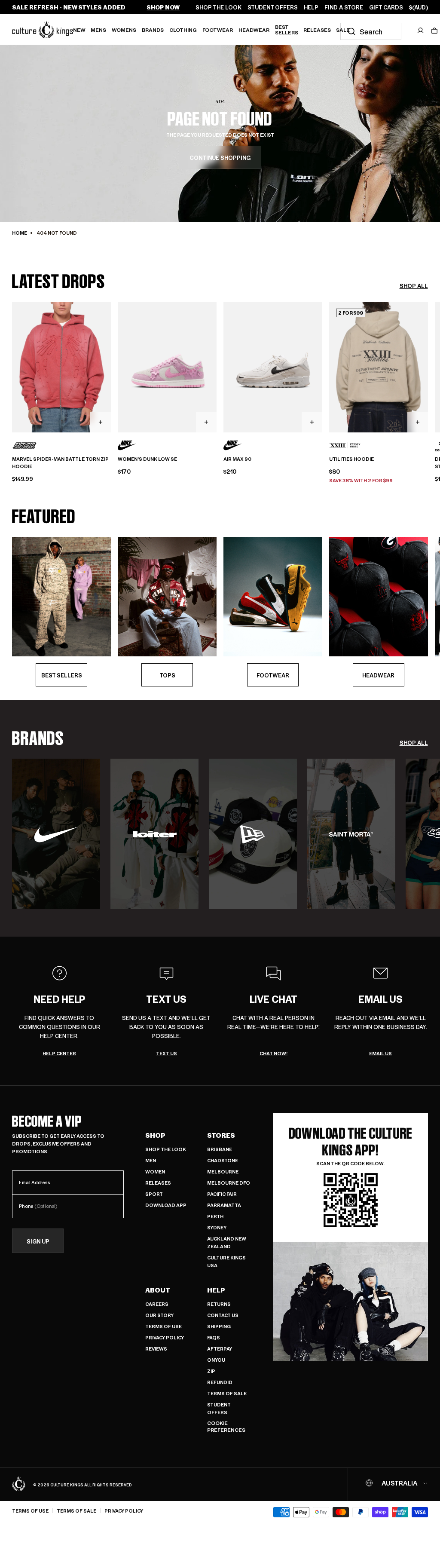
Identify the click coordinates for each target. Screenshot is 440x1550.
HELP (311, 7)
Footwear (217, 29)
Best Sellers (286, 29)
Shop (155, 1135)
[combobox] (370, 31)
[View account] (420, 30)
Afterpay (219, 1348)
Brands (153, 29)
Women (155, 1171)
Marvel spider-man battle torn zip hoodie (60, 463)
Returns (219, 1304)
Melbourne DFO (228, 1182)
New (79, 29)
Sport (154, 1194)
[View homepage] (42, 29)
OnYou (216, 1359)
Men (150, 1160)
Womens (124, 29)
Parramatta (224, 1205)
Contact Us (222, 1315)
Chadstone (222, 1160)
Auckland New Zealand (226, 1242)
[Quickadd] (100, 422)
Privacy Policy (164, 1337)
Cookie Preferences (226, 1426)
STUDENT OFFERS (273, 7)
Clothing (183, 29)
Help (216, 1290)
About (157, 1290)
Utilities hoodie (351, 459)
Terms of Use (163, 1326)
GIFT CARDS (386, 7)
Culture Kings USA (226, 1261)
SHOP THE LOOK (218, 7)
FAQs (213, 1337)
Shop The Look (165, 1149)
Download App (165, 1205)
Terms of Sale (227, 1393)
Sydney (216, 1227)
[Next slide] (428, 366)
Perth (215, 1216)
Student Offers (219, 1408)
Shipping (219, 1326)
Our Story (159, 1315)
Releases (317, 29)
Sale (343, 29)
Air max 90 (237, 459)
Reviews (156, 1348)
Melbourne (222, 1171)
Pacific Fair (222, 1194)
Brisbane (219, 1149)
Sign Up (38, 1241)
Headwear (253, 29)
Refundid (219, 1382)
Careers (156, 1304)
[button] (434, 30)
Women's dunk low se (147, 459)
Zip (211, 1371)
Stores (221, 1135)
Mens (98, 29)
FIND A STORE (343, 7)
